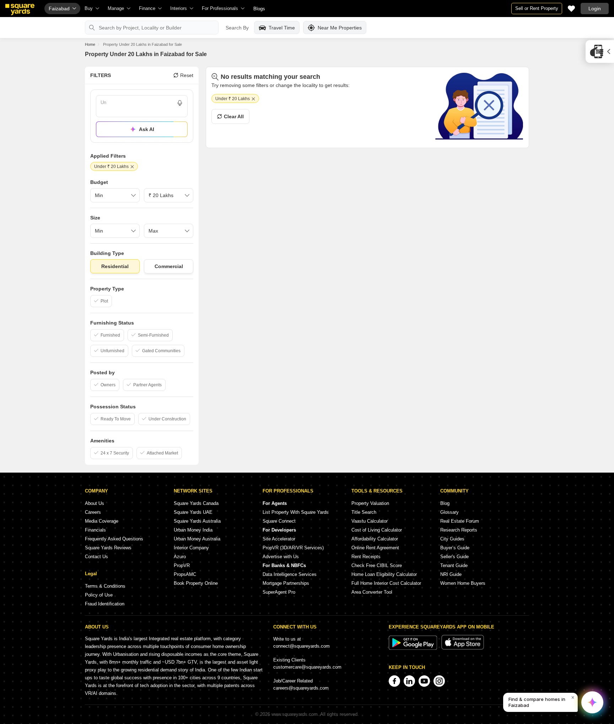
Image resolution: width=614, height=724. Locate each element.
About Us (94, 503)
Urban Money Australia (197, 538)
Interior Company (191, 547)
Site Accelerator (279, 538)
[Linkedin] (409, 681)
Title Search (363, 512)
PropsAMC (185, 574)
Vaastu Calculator (369, 521)
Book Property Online (196, 583)
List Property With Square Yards (296, 512)
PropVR (182, 565)
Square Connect (279, 521)
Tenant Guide (454, 565)
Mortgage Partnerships (286, 583)
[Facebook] (394, 681)
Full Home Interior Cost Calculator (386, 583)
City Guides (452, 538)
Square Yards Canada (196, 503)
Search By (237, 28)
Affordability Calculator (374, 538)
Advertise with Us (281, 556)
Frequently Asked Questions (114, 538)
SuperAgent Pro (279, 592)
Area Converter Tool (371, 592)
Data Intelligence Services (290, 574)
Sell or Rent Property (536, 8)
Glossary (449, 512)
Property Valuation (370, 503)
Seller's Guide (454, 556)
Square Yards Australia (197, 521)
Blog (444, 503)
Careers (93, 512)
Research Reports (458, 530)
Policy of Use (99, 595)
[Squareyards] (19, 9)
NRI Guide (451, 574)
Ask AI (146, 129)
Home (90, 44)
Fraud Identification (104, 603)
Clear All (234, 116)
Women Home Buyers (462, 583)
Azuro (180, 556)
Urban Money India (193, 530)
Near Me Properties (340, 28)
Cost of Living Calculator (376, 530)
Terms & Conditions (105, 586)
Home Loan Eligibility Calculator (384, 574)
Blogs (259, 8)
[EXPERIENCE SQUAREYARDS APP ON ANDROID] (413, 648)
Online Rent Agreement (375, 547)
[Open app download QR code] (600, 51)
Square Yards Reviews (108, 547)
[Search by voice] (180, 103)
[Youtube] (424, 681)
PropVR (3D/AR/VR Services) (293, 547)
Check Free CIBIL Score (376, 565)
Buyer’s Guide (454, 547)
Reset (186, 75)
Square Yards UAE (193, 512)
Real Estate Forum (459, 521)
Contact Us (96, 556)
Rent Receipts (366, 556)
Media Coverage (101, 521)
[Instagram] (439, 681)
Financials (95, 530)
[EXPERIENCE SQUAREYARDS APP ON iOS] (462, 648)
